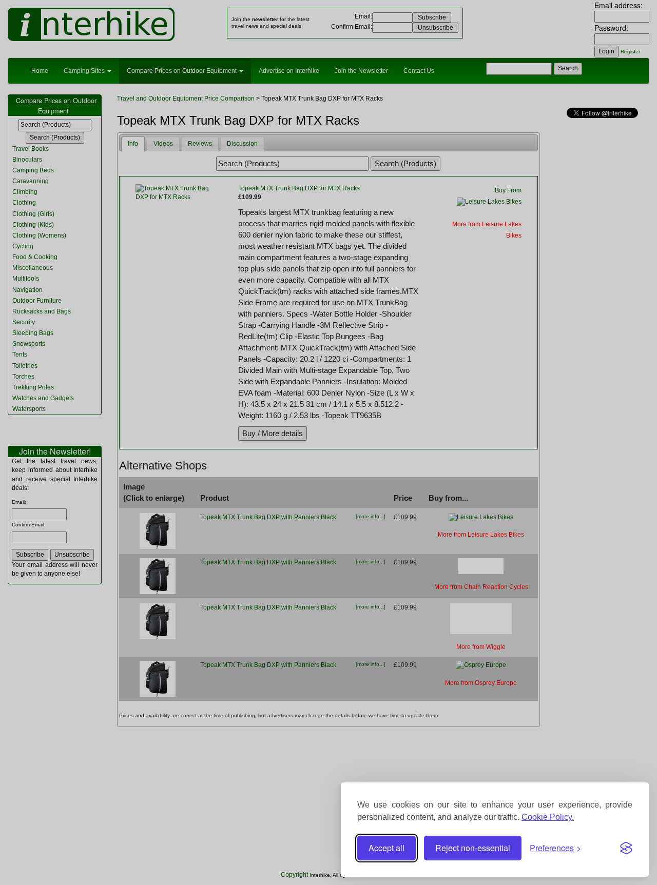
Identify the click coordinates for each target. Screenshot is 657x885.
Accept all (386, 848)
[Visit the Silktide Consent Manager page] (626, 848)
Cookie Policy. (547, 817)
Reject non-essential (472, 848)
